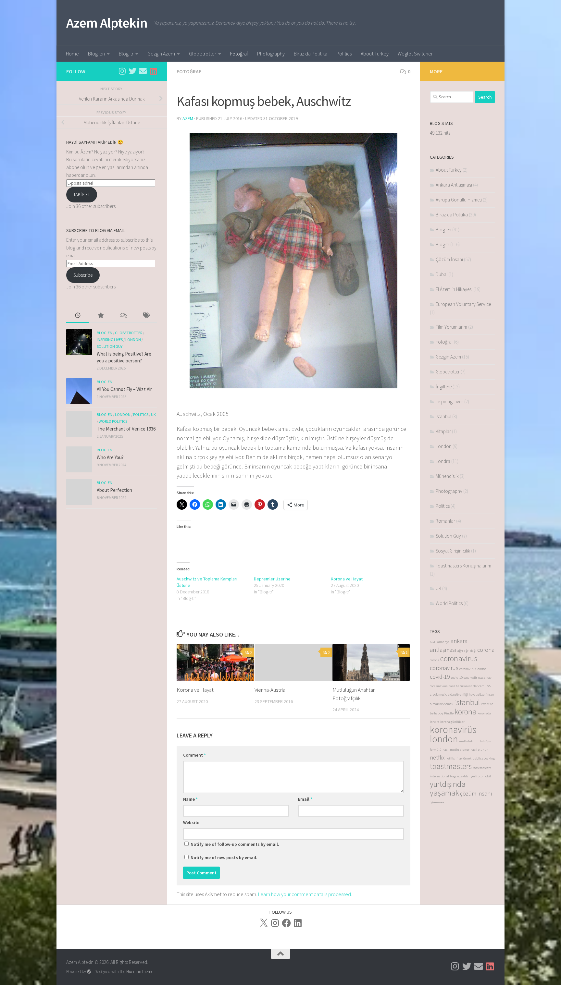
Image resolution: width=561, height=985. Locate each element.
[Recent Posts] (77, 316)
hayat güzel (477, 694)
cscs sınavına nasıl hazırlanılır (451, 686)
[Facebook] (286, 923)
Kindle (449, 713)
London (133, 339)
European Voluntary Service (463, 304)
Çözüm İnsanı (449, 259)
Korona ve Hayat (347, 579)
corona (485, 649)
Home (72, 53)
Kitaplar (443, 431)
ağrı (460, 651)
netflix (437, 757)
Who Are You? (110, 457)
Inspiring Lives (110, 339)
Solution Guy (109, 346)
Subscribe (83, 275)
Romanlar (445, 521)
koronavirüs (453, 730)
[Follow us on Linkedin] (153, 71)
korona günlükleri (453, 722)
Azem (187, 118)
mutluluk (466, 741)
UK (153, 414)
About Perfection (114, 490)
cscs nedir (470, 677)
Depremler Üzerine (272, 579)
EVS (488, 686)
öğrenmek (437, 802)
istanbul (467, 702)
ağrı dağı (470, 651)
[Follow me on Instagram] (122, 71)
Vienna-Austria (270, 689)
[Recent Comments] (123, 316)
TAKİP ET (81, 194)
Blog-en (96, 53)
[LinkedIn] (298, 923)
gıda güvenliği (458, 694)
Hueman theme (139, 971)
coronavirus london (473, 669)
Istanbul (443, 416)
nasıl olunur (479, 750)
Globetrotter (202, 53)
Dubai (441, 274)
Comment (194, 755)
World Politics (113, 421)
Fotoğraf (239, 53)
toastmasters (451, 766)
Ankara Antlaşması (454, 185)
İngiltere (444, 386)
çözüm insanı (476, 793)
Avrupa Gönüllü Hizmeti (459, 200)
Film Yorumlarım (451, 327)
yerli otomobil (481, 776)
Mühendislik (447, 476)
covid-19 (440, 676)
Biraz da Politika (310, 53)
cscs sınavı (485, 677)
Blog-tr (126, 53)
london (444, 739)
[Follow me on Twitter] (132, 71)
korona (466, 712)
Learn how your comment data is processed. (305, 894)
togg (453, 776)
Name (190, 799)
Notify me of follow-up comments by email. (235, 844)
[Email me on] (143, 71)
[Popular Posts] (100, 316)
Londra (443, 461)
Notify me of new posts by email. (224, 857)
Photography (271, 53)
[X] (263, 923)
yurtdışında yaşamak (448, 788)
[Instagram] (275, 923)
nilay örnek (463, 758)
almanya (443, 642)
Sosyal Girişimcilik (453, 551)
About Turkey (375, 53)
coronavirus (458, 658)
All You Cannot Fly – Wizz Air (124, 389)
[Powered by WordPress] (89, 971)
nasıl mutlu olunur (456, 750)
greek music (438, 694)
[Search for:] (451, 97)
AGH (433, 642)
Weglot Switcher (415, 53)
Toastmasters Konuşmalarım (463, 566)
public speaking (483, 758)
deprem (478, 686)
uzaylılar (463, 776)
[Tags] (145, 316)
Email (305, 799)
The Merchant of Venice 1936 (126, 429)
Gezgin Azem (161, 53)
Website (191, 822)
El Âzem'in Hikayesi (454, 289)
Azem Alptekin (107, 22)
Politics (344, 53)
